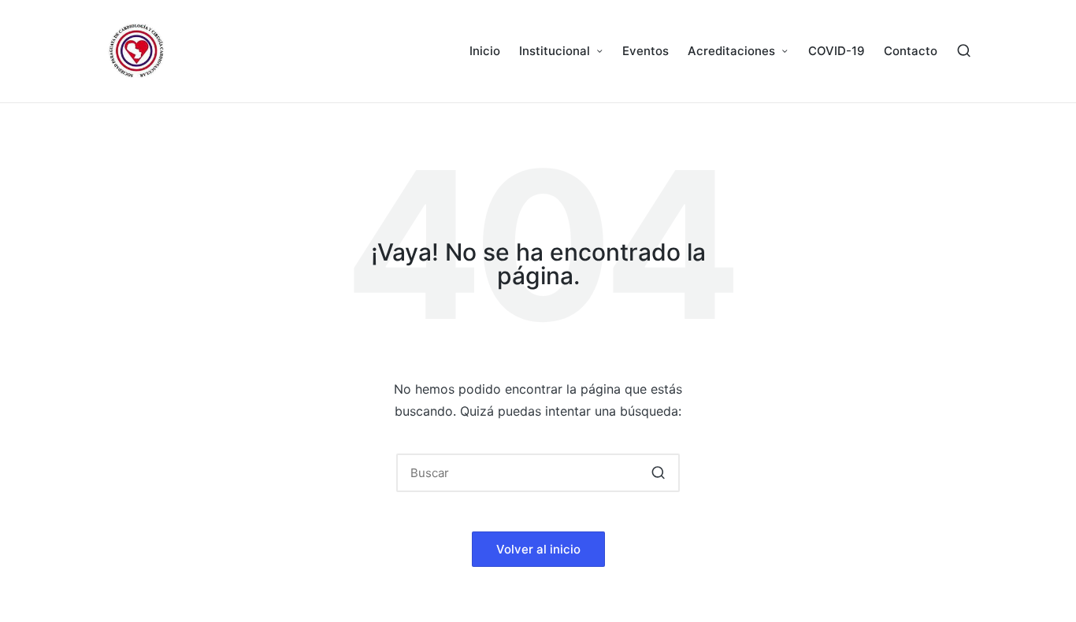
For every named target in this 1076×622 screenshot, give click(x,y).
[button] (658, 473)
